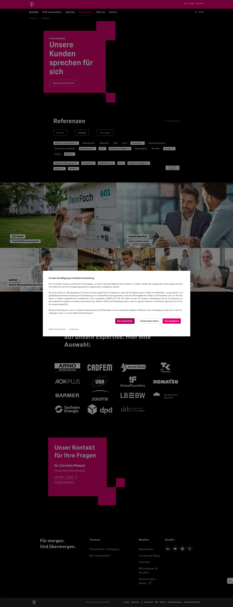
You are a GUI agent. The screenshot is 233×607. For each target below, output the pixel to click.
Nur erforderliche (125, 321)
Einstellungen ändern (149, 321)
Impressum (74, 329)
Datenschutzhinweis (57, 329)
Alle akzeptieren (172, 321)
